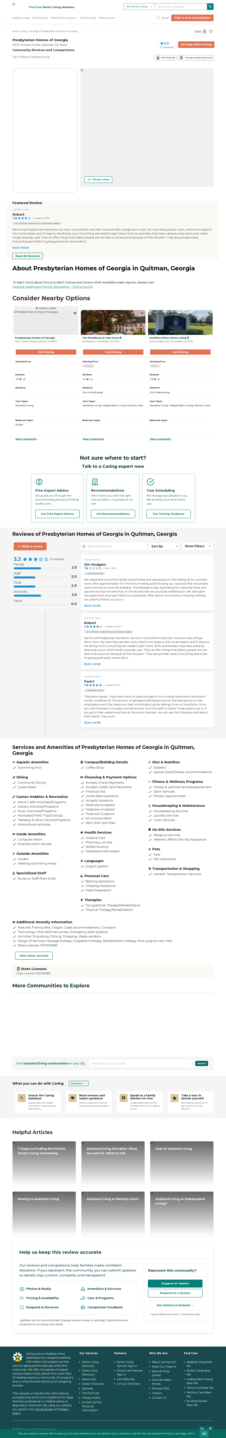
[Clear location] (192, 1063)
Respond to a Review (175, 1293)
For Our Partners (128, 1383)
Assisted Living (20, 209)
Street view (101, 179)
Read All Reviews (27, 256)
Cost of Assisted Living (174, 1149)
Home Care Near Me (200, 1387)
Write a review (32, 546)
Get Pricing (46, 352)
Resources (89, 1379)
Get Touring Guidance (168, 513)
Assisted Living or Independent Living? (180, 1201)
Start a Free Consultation (192, 17)
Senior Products (93, 1383)
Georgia (34, 31)
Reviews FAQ (160, 1388)
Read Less (77, 1083)
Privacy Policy (91, 1397)
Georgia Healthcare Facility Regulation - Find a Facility (52, 287)
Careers (157, 1393)
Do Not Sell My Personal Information (92, 1406)
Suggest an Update (175, 1283)
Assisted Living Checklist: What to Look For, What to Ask (112, 1151)
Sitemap (87, 1388)
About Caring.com (164, 1362)
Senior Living (19, 31)
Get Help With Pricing (196, 44)
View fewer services (33, 955)
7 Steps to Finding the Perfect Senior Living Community (42, 1151)
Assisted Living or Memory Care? (113, 1199)
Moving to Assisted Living (38, 1199)
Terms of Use (44, 1409)
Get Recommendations (113, 513)
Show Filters (194, 546)
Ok (204, 1433)
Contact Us (159, 1397)
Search (201, 1063)
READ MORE (20, 247)
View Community (26, 439)
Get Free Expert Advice (57, 513)
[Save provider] (211, 31)
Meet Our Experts (164, 1366)
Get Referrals (126, 1379)
